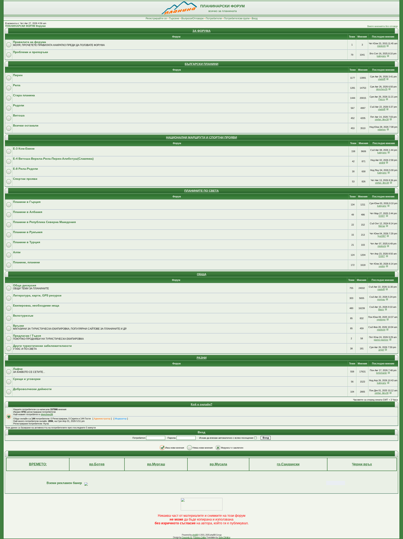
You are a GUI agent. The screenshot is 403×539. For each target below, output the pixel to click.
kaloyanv (381, 56)
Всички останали (25, 125)
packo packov (381, 339)
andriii (382, 162)
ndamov (382, 129)
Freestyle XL (187, 537)
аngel (381, 349)
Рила (16, 85)
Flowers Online (200, 537)
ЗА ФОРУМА (201, 31)
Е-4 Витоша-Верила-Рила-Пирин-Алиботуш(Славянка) (53, 158)
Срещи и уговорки (27, 379)
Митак (381, 226)
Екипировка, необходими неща (36, 305)
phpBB (195, 535)
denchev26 (381, 89)
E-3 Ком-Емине (24, 148)
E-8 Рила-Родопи (25, 168)
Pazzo (381, 99)
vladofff (381, 79)
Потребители (214, 18)
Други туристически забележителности (42, 345)
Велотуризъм (23, 315)
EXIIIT (382, 216)
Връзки (18, 325)
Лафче (18, 369)
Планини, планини (26, 262)
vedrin (382, 266)
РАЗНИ (202, 357)
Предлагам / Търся (27, 335)
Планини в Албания (27, 212)
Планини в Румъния (27, 232)
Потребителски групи (237, 18)
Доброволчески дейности (32, 389)
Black (381, 309)
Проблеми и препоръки (30, 52)
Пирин (17, 75)
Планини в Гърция (27, 202)
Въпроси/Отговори (192, 18)
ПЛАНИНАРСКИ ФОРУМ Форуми (25, 26)
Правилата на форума (29, 42)
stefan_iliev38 (382, 119)
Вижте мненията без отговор (382, 26)
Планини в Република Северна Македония (44, 222)
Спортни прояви (25, 178)
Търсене (174, 18)
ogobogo (381, 319)
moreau (381, 299)
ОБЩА (201, 274)
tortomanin (381, 373)
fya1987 (382, 236)
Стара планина (24, 95)
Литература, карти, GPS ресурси (37, 295)
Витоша (19, 115)
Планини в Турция (26, 242)
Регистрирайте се (156, 18)
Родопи (18, 105)
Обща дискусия (24, 285)
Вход (255, 18)
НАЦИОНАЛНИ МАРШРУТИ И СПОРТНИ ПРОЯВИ (201, 137)
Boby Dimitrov (224, 537)
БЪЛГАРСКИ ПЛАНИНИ (201, 64)
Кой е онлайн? (201, 404)
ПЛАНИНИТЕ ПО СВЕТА (201, 190)
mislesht (381, 46)
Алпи (17, 252)
